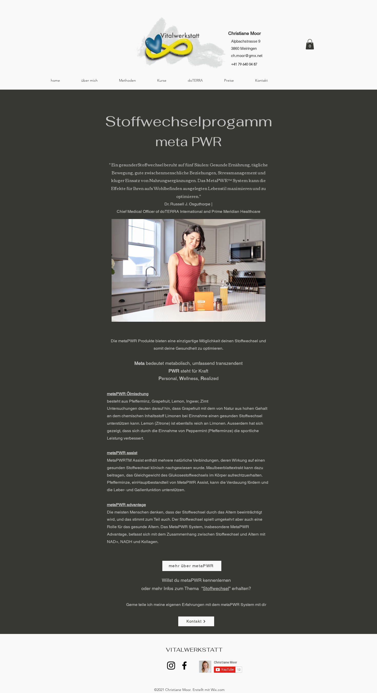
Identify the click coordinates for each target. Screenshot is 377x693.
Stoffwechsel (216, 588)
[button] (309, 44)
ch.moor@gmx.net (246, 55)
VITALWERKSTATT (303, 64)
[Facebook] (184, 665)
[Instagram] (171, 665)
